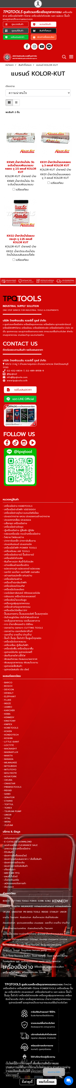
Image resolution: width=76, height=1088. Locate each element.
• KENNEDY (8, 717)
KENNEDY (60, 901)
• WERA (7, 821)
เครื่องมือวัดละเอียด (55, 966)
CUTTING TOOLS (19, 900)
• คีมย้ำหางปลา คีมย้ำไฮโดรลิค (18, 561)
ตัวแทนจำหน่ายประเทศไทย (14, 928)
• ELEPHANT (9, 696)
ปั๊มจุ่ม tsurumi (32, 944)
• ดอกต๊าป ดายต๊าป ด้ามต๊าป (17, 634)
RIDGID (45, 911)
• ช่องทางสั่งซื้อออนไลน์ (15, 855)
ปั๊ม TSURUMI (9, 944)
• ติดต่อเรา (8, 887)
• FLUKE (7, 700)
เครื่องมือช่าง (18, 967)
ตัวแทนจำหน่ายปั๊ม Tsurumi (40, 928)
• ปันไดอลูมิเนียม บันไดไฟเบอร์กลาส (21, 617)
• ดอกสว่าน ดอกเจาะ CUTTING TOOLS (23, 627)
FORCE (33, 900)
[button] (63, 57)
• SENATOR (9, 797)
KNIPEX (6, 906)
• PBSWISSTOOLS (12, 787)
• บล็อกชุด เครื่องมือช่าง (15, 523)
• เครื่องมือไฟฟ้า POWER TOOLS (20, 547)
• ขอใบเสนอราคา (11, 838)
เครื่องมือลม (39, 966)
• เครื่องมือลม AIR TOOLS (16, 551)
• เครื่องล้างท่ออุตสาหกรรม (16, 607)
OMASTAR (17, 911)
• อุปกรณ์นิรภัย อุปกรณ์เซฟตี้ (17, 652)
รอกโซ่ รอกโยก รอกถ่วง (49, 961)
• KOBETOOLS (10, 727)
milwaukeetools (63, 906)
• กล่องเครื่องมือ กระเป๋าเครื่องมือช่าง (21, 533)
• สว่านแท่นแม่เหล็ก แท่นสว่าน (17, 575)
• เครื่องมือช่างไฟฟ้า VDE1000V (19, 509)
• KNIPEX (7, 724)
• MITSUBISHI (10, 766)
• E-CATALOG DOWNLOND (17, 841)
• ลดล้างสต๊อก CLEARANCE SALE (20, 845)
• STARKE (8, 800)
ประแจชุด (34, 939)
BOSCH (6, 900)
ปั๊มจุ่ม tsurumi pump (51, 944)
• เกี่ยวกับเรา (9, 869)
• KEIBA (7, 714)
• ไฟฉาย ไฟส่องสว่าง (13, 537)
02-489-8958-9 (35, 370)
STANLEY (54, 911)
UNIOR (63, 911)
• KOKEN (7, 731)
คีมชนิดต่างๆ (25, 917)
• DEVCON (8, 689)
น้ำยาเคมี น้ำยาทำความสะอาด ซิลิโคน (54, 933)
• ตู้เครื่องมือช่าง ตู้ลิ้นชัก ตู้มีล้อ (18, 530)
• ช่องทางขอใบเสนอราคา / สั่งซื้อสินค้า (22, 859)
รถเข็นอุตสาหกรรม (29, 961)
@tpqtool (12, 374)
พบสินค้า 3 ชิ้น (13, 112)
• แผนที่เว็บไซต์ (10, 876)
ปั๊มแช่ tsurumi (39, 955)
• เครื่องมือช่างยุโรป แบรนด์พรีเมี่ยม (21, 513)
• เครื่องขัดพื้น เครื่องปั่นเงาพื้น (18, 648)
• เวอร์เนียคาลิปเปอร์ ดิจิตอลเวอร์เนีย (21, 593)
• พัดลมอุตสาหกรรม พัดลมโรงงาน (20, 662)
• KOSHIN (8, 738)
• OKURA (7, 780)
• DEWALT (8, 693)
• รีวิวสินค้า (8, 852)
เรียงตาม (11, 86)
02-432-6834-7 (16, 370)
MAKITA (16, 906)
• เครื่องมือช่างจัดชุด (13, 527)
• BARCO (7, 682)
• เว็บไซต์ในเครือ (11, 880)
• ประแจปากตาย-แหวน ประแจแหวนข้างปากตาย (26, 516)
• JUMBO (7, 707)
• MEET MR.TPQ (11, 873)
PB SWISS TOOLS (31, 911)
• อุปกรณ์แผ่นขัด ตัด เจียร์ (16, 669)
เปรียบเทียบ (22, 190)
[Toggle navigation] (71, 57)
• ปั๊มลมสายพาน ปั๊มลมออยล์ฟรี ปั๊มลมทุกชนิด (25, 614)
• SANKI (7, 794)
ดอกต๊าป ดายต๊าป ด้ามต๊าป (57, 922)
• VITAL (7, 818)
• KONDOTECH (11, 734)
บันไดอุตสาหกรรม (20, 939)
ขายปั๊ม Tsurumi (10, 917)
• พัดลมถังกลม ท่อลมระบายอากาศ (20, 659)
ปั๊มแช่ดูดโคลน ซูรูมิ (11, 961)
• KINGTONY (9, 720)
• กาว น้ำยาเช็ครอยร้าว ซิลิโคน (18, 624)
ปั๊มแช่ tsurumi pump (57, 955)
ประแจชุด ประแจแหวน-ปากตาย (53, 939)
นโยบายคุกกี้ (12, 1074)
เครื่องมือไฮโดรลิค (30, 972)
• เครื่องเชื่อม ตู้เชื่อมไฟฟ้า (15, 645)
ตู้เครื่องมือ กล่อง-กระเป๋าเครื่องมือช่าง (19, 933)
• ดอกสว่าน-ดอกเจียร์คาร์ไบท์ (17, 631)
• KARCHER (9, 710)
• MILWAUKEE (10, 762)
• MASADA (8, 759)
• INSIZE (7, 703)
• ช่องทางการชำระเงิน (14, 862)
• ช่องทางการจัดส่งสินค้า (15, 866)
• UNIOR (7, 814)
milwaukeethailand (44, 906)
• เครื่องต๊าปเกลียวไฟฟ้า (15, 582)
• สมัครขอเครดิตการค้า (14, 883)
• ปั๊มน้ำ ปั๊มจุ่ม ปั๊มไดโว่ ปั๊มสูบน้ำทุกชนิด (22, 638)
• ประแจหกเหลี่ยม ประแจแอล (17, 520)
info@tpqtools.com (17, 377)
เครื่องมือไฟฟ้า (11, 972)
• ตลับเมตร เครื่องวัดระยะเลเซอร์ (19, 596)
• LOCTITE (8, 745)
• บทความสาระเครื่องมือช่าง (16, 848)
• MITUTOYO (9, 769)
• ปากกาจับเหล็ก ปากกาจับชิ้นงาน (19, 540)
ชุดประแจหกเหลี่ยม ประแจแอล (30, 922)
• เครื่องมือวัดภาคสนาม (14, 641)
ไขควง (42, 972)
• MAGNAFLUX (10, 752)
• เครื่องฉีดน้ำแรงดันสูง (15, 600)
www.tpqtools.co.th (17, 380)
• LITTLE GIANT (11, 741)
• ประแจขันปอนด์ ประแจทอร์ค (17, 544)
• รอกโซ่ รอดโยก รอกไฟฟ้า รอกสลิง (21, 572)
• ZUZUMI (8, 825)
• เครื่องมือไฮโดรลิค (13, 558)
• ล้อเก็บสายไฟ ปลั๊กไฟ (14, 655)
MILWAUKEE (27, 906)
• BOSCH (7, 686)
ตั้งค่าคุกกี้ (27, 1081)
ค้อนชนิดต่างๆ (9, 922)
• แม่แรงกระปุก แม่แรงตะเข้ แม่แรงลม (21, 568)
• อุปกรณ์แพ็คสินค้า (12, 666)
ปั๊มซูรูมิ (16, 950)
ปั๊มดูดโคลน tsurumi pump (34, 950)
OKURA (6, 911)
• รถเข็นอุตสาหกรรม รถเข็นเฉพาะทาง (21, 620)
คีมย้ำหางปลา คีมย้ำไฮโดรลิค (45, 917)
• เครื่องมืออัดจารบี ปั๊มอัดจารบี (18, 554)
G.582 (48, 900)
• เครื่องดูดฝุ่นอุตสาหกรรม (16, 603)
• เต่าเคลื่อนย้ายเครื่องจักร (16, 565)
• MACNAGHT (10, 748)
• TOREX (7, 807)
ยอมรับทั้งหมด (46, 1081)
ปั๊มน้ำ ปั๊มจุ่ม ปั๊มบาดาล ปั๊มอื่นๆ (17, 955)
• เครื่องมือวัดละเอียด (13, 589)
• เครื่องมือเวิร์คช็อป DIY (15, 610)
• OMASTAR (9, 783)
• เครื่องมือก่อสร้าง (12, 579)
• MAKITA (8, 755)
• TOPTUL (8, 804)
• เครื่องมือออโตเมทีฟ (14, 586)
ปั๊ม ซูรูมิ (20, 944)
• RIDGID (7, 790)
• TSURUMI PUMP (12, 811)
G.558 (41, 900)
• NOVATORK (10, 776)
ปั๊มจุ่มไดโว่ (7, 950)
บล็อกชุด (7, 939)
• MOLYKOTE (10, 773)
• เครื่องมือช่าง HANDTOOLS (17, 506)
